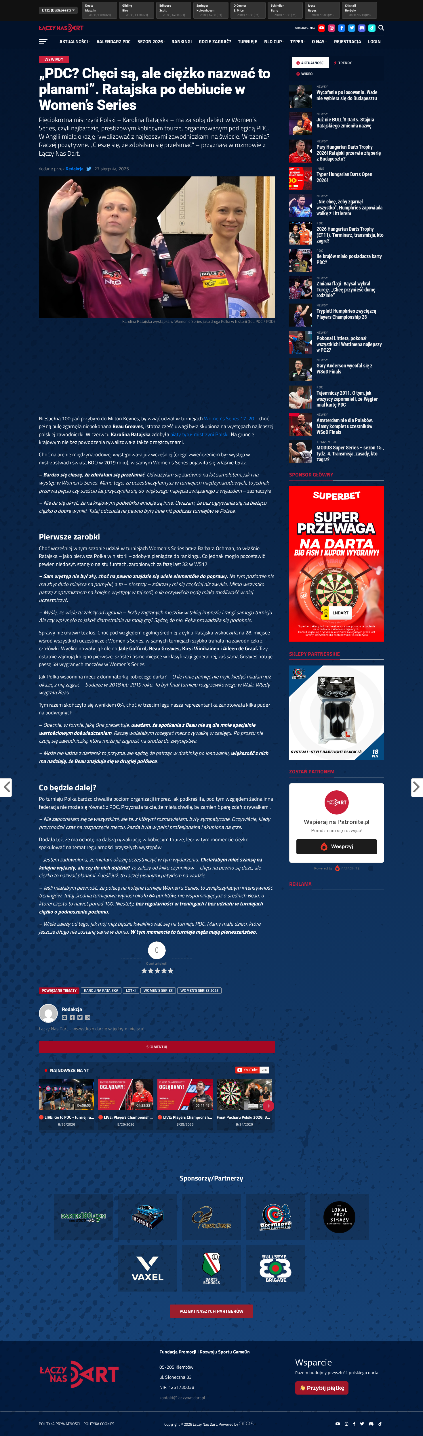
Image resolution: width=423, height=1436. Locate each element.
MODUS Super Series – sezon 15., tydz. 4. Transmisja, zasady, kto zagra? (350, 453)
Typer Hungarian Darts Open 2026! (344, 177)
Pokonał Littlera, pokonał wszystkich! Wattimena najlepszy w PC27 (349, 344)
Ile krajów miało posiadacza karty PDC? (349, 259)
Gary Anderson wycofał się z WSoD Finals (344, 368)
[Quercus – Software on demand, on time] (249, 1424)
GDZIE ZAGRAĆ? (215, 41)
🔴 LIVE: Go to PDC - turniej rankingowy (66, 1117)
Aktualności (74, 41)
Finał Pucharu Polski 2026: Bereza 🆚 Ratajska (244, 1117)
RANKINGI (182, 41)
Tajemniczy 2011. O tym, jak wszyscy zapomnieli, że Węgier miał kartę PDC (347, 398)
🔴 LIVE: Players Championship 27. (185, 1117)
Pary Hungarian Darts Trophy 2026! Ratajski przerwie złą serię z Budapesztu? (349, 152)
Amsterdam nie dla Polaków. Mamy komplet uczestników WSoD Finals (345, 426)
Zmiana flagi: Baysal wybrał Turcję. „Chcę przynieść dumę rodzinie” (346, 289)
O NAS (318, 41)
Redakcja (74, 168)
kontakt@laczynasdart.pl (182, 1397)
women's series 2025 (199, 990)
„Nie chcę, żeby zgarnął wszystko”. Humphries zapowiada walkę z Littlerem (349, 207)
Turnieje (247, 41)
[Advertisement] (157, 372)
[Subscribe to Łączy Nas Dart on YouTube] (252, 1070)
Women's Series (158, 990)
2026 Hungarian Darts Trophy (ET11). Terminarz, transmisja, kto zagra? (350, 234)
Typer (296, 41)
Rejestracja (347, 41)
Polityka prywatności (59, 1424)
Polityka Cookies (98, 1424)
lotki (131, 990)
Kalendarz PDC (114, 41)
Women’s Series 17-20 (229, 418)
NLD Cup (273, 41)
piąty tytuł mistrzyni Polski (199, 434)
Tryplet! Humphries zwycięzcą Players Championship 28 (346, 314)
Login (374, 41)
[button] (45, 1106)
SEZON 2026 (150, 41)
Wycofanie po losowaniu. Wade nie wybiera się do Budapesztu (347, 95)
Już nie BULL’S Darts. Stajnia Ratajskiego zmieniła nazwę (345, 122)
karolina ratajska (101, 990)
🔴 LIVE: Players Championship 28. (125, 1117)
